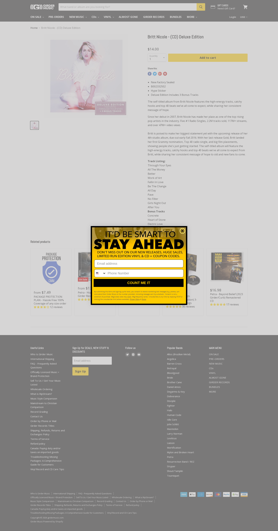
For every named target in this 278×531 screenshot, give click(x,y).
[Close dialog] (182, 230)
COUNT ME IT (138, 283)
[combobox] (100, 273)
